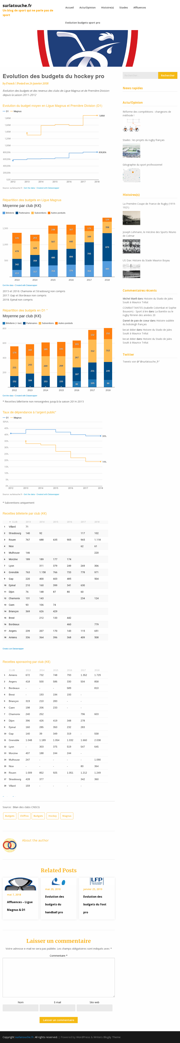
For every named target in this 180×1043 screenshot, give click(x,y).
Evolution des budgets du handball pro (54, 904)
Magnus (66, 815)
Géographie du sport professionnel (142, 164)
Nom (21, 1002)
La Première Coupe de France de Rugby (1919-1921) (149, 205)
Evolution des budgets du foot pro (94, 904)
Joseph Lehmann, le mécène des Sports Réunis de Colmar (149, 233)
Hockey (53, 815)
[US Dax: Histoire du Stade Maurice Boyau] (131, 271)
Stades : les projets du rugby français (144, 140)
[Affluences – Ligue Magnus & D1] (20, 882)
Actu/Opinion (87, 7)
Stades (123, 7)
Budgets (9, 815)
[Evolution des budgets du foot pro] (97, 880)
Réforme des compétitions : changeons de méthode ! (147, 113)
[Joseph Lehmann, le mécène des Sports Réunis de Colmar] (131, 246)
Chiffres (24, 815)
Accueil (69, 7)
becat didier (129, 329)
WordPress (83, 1037)
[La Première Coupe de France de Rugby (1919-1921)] (131, 218)
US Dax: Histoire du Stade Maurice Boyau (146, 260)
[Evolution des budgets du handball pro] (59, 880)
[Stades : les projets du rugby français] (131, 151)
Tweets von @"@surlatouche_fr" (141, 361)
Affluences (139, 7)
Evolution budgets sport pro (82, 22)
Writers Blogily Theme (107, 1037)
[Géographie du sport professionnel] (131, 175)
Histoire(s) (107, 7)
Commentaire (59, 955)
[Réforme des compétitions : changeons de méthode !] (131, 126)
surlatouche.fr (17, 5)
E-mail (57, 1002)
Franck (10, 83)
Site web (94, 1002)
